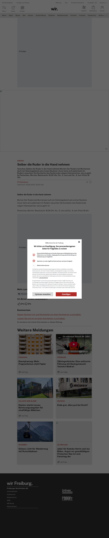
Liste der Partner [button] (43, 277)
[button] (54, 265)
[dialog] (54, 269)
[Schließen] (79, 242)
